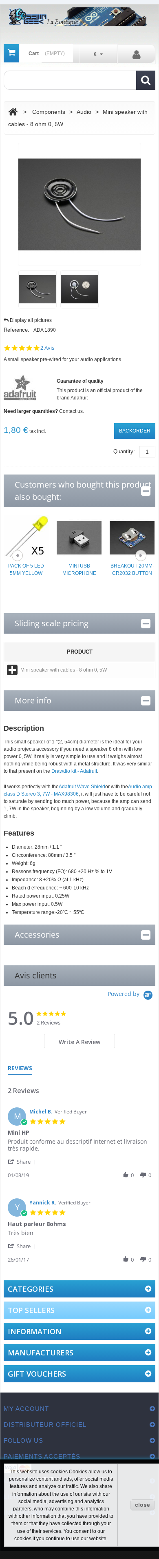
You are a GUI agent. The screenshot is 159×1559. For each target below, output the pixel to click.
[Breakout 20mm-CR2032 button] (132, 537)
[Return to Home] (13, 112)
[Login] (136, 54)
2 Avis (47, 347)
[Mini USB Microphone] (79, 537)
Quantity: (124, 451)
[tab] (79, 1041)
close (142, 1504)
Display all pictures (31, 320)
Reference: (16, 330)
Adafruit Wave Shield (82, 786)
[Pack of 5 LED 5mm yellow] (26, 537)
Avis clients (36, 975)
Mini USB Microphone (79, 569)
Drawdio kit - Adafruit (74, 771)
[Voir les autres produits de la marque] (20, 387)
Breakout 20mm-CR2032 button (132, 569)
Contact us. (71, 411)
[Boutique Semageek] (79, 16)
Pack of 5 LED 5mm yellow (26, 569)
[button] (23, 1161)
